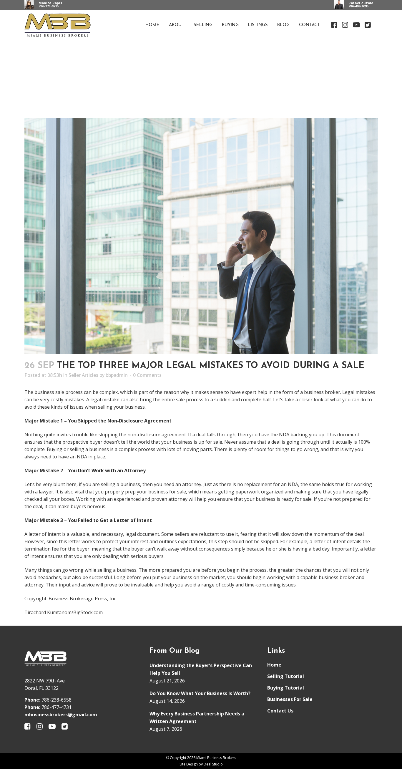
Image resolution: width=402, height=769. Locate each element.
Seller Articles (83, 375)
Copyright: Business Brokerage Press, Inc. (70, 598)
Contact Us (280, 710)
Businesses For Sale (290, 699)
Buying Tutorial (285, 688)
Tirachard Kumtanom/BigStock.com (63, 612)
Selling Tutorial (285, 676)
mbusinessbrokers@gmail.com (60, 714)
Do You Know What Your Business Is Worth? (199, 693)
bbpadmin (117, 375)
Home (274, 665)
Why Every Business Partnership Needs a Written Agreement (196, 717)
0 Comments (147, 375)
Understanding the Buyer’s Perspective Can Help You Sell (200, 669)
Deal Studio (213, 764)
